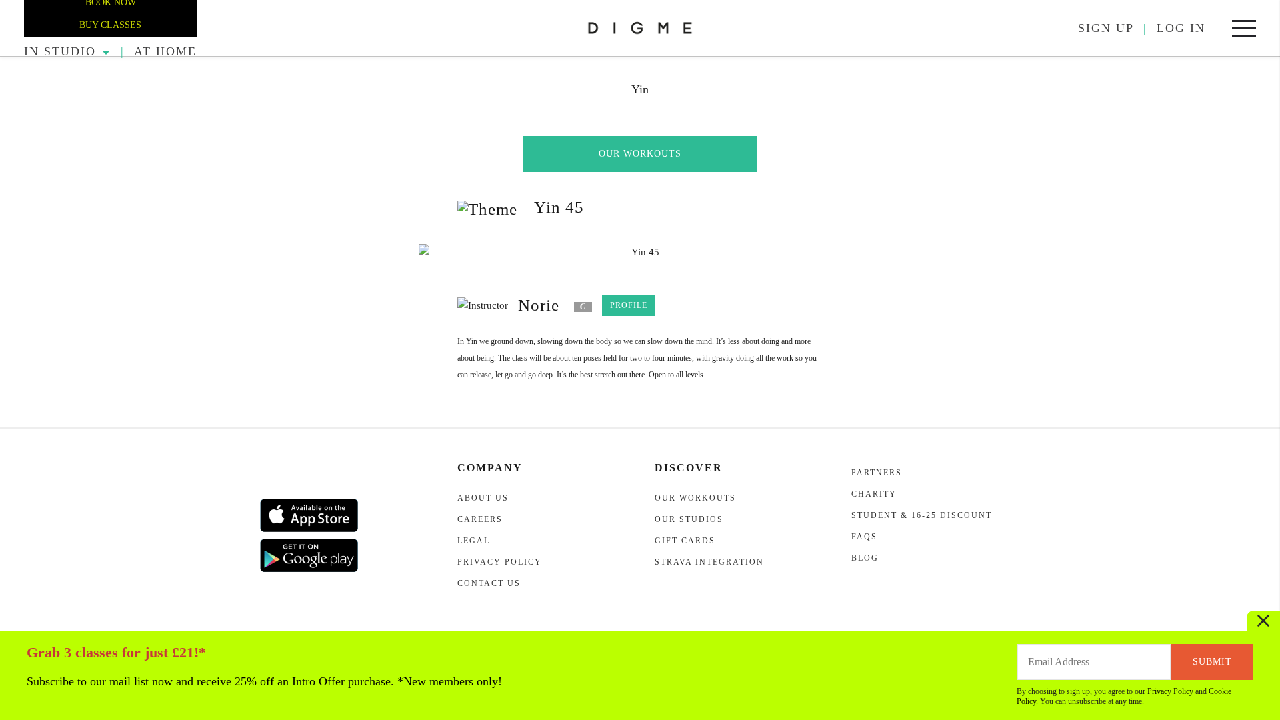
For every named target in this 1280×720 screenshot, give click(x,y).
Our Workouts (640, 154)
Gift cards (685, 540)
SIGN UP (1106, 28)
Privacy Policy (1170, 691)
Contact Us (489, 583)
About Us (483, 498)
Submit (1212, 662)
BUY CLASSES (110, 25)
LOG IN (1181, 28)
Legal (473, 540)
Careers (480, 519)
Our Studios (689, 519)
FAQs (864, 536)
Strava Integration (709, 562)
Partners (876, 472)
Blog (865, 558)
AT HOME (165, 51)
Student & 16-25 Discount (921, 515)
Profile (628, 305)
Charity (874, 494)
